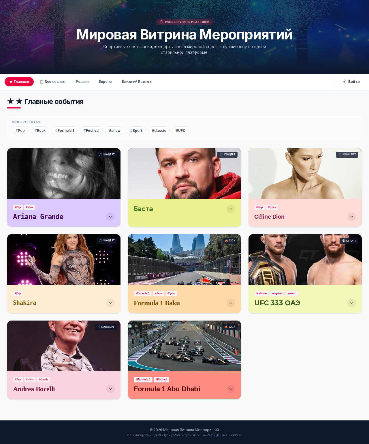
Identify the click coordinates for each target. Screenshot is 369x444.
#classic (159, 130)
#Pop (20, 130)
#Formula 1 (64, 130)
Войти (354, 81)
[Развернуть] (110, 216)
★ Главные (19, 81)
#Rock (40, 130)
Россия (82, 81)
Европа (105, 81)
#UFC (180, 130)
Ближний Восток (136, 81)
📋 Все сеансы (52, 81)
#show (115, 130)
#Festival (91, 130)
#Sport (136, 130)
